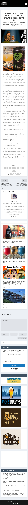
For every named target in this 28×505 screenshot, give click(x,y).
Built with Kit (14, 369)
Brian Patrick (10, 22)
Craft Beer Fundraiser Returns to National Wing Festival (14, 482)
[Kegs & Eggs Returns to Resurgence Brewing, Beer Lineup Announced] (14, 232)
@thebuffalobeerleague (13, 157)
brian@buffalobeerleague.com (10, 154)
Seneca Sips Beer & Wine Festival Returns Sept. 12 (14, 485)
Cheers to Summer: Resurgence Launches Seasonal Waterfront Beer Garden (13, 305)
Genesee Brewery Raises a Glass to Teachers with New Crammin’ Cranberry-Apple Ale (14, 489)
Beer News (5, 24)
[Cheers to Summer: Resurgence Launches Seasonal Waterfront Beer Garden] (14, 296)
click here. (12, 145)
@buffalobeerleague (19, 156)
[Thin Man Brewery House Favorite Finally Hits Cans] (14, 252)
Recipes (15, 24)
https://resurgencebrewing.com (9, 140)
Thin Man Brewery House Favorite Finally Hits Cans (14, 262)
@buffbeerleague (6, 156)
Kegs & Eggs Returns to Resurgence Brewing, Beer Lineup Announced (13, 242)
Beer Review (11, 24)
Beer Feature (22, 22)
